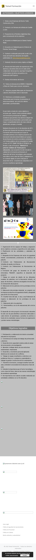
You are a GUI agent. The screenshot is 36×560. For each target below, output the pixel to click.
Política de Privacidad (8, 530)
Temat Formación (14, 546)
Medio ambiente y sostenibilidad (11, 535)
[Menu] (34, 6)
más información (14, 555)
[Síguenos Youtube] (12, 1)
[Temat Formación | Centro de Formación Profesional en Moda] (3, 5)
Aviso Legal (6, 524)
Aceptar (25, 555)
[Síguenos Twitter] (5, 1)
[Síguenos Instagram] (9, 1)
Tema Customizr (26, 551)
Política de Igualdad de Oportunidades (13, 527)
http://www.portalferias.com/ (21, 58)
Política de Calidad (8, 532)
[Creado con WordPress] (12, 551)
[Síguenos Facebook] (2, 1)
